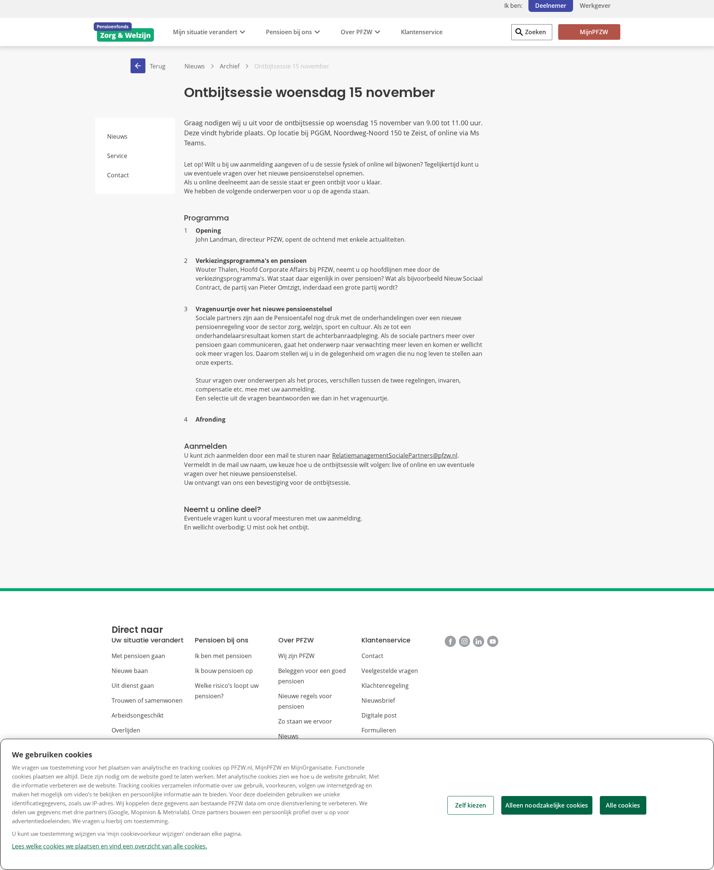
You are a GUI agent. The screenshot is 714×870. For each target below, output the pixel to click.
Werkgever (595, 5)
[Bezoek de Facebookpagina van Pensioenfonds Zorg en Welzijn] (450, 641)
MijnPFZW (594, 32)
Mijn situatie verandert (205, 32)
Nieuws (117, 136)
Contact (118, 175)
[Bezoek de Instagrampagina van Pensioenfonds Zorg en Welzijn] (464, 641)
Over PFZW (356, 32)
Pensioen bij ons (289, 32)
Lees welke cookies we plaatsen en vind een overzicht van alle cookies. (109, 846)
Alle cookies (623, 805)
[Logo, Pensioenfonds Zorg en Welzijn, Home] (124, 32)
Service (117, 156)
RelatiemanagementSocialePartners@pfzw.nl (394, 455)
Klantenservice (422, 32)
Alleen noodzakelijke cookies (546, 805)
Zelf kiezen (470, 805)
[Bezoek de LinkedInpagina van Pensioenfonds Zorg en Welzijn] (478, 641)
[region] (357, 804)
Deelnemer (550, 5)
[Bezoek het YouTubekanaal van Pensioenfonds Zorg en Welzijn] (492, 641)
